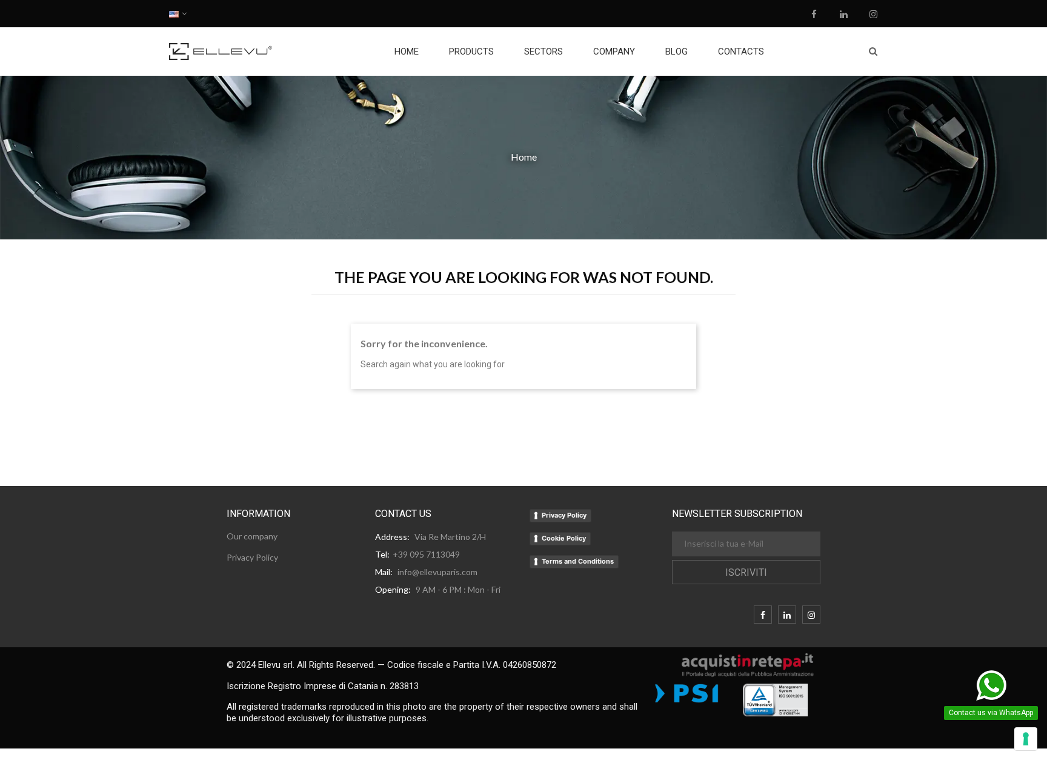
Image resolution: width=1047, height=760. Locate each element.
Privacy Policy (564, 515)
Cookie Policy (564, 538)
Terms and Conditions (578, 561)
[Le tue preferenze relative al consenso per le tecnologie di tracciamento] (1025, 738)
